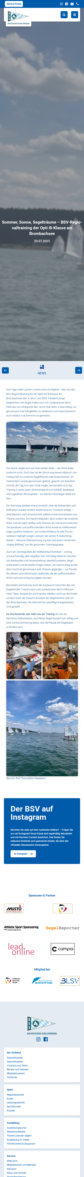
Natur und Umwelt (16, 1173)
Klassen (11, 1110)
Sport (10, 1089)
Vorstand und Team (17, 1065)
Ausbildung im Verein (18, 1139)
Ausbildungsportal (16, 1127)
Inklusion (11, 1169)
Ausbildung (13, 1122)
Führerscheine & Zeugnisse (21, 1143)
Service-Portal (14, 4)
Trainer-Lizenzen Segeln (19, 1135)
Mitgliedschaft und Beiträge (21, 1164)
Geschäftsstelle (15, 1057)
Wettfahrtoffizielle (16, 1131)
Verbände (12, 1077)
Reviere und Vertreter (18, 1069)
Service (11, 1155)
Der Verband (14, 1052)
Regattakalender (15, 1094)
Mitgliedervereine (16, 1073)
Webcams (12, 1161)
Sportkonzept (14, 1106)
